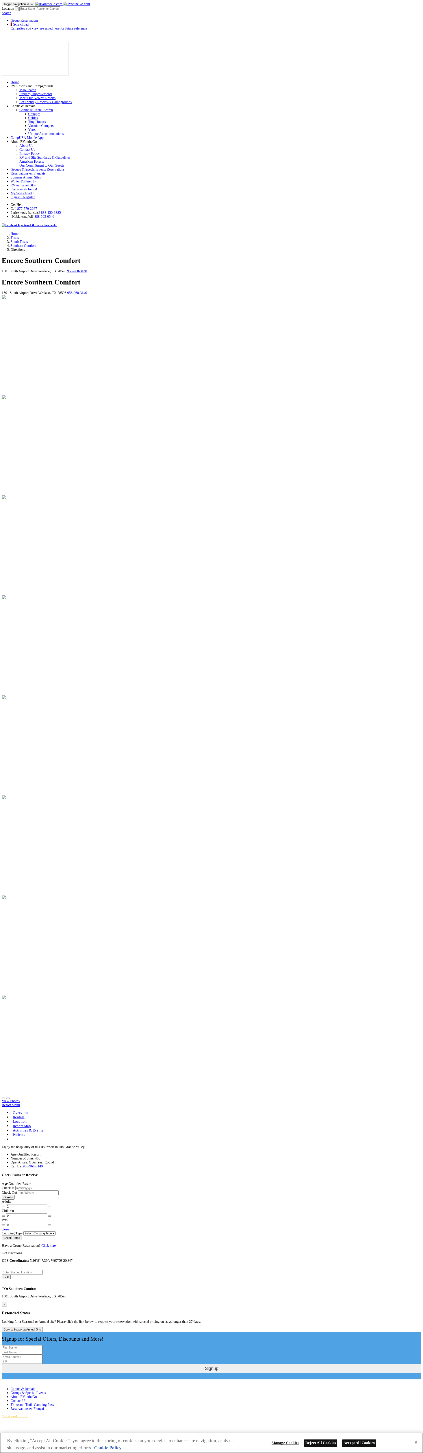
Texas (15, 238)
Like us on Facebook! (43, 225)
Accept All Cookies (359, 1443)
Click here (48, 1245)
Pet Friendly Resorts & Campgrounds (45, 102)
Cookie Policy (108, 1447)
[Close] (416, 1442)
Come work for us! (24, 189)
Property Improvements (35, 94)
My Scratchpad (21, 193)
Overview (20, 1113)
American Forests (31, 161)
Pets (4, 1220)
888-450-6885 (51, 212)
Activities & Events (28, 1130)
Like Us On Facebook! (18, 1381)
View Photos (11, 1101)
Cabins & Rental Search (36, 110)
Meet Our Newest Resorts (37, 98)
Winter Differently (23, 181)
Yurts (31, 130)
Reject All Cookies (320, 1443)
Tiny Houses (37, 122)
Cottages (34, 114)
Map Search (27, 90)
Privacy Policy (29, 153)
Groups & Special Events (28, 1393)
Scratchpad (49, 26)
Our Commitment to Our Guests (41, 165)
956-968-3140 (77, 271)
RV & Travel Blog (23, 185)
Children (8, 1211)
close (5, 1229)
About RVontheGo (24, 1397)
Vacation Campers (41, 126)
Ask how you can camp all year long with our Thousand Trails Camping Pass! (48, 1431)
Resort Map (22, 1126)
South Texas (19, 241)
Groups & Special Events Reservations (38, 169)
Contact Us (27, 149)
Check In (8, 1188)
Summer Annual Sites (26, 177)
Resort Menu (11, 1105)
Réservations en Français (28, 1408)
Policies (19, 1135)
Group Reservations (24, 20)
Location (8, 8)
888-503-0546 (44, 216)
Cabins (33, 118)
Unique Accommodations (46, 134)
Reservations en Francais (28, 173)
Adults (6, 1201)
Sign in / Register (23, 197)
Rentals (18, 1117)
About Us (26, 145)
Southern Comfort (23, 245)
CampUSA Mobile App (27, 137)
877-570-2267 (27, 208)
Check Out (9, 1192)
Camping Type (12, 1233)
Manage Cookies (285, 1443)
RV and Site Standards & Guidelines (44, 157)
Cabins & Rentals (23, 1389)
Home (15, 82)
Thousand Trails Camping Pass (32, 1405)
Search (6, 13)
